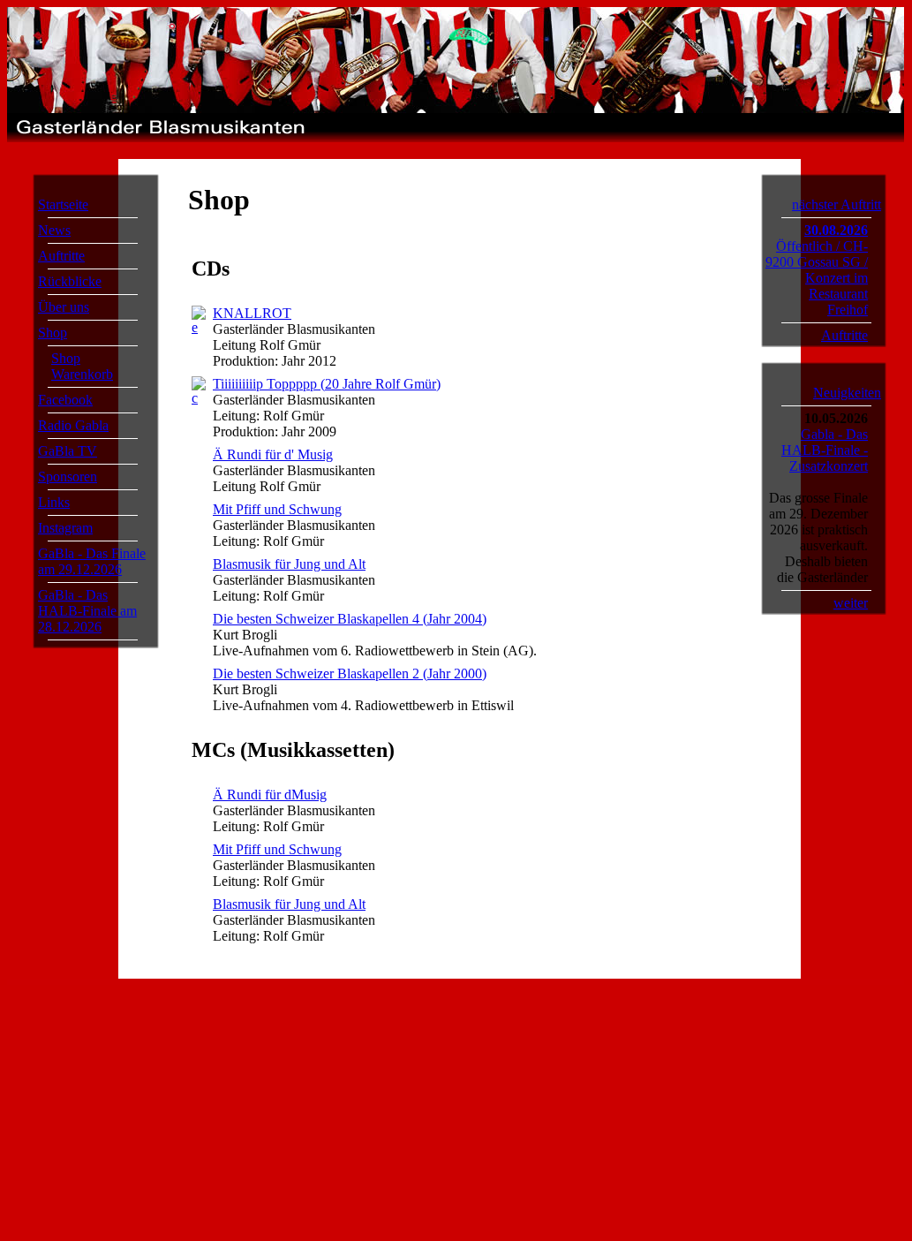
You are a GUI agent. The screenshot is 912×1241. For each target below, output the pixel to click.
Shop (52, 332)
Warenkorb (82, 374)
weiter (850, 602)
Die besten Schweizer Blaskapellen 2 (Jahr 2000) (349, 673)
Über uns (63, 306)
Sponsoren (67, 476)
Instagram (65, 527)
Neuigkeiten (847, 392)
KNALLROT (252, 313)
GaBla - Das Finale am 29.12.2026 (92, 561)
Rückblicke (70, 281)
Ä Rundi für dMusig (270, 794)
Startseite (63, 204)
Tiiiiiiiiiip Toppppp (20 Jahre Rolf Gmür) (327, 383)
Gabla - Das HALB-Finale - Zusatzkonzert (824, 450)
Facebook (65, 399)
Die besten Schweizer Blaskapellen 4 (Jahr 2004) (349, 618)
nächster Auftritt (836, 204)
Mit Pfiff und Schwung (277, 509)
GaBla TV (67, 450)
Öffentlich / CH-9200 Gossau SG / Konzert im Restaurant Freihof (816, 277)
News (54, 230)
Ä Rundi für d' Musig (273, 454)
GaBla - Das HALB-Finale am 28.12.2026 (87, 610)
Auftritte (61, 255)
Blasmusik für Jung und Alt (289, 563)
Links (54, 502)
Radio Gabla (73, 425)
